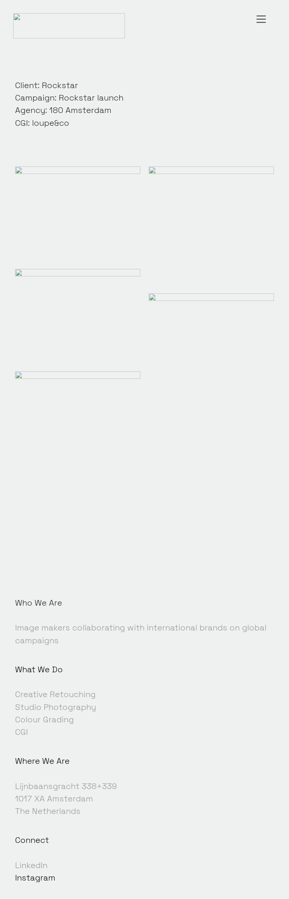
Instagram (35, 877)
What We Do (39, 669)
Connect (32, 840)
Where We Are (42, 761)
